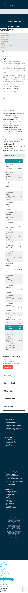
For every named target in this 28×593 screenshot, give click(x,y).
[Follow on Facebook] (6, 513)
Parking (3, 48)
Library (3, 44)
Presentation (4, 33)
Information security (11, 507)
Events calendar (10, 383)
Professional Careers (14, 16)
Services (9, 56)
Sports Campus (5, 35)
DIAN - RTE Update (10, 484)
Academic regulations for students (14, 478)
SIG (6, 504)
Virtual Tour (8, 407)
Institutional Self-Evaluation (12, 493)
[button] (7, 579)
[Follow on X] (9, 513)
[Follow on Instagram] (12, 513)
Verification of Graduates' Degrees (14, 428)
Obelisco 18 (8, 506)
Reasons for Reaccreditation (12, 491)
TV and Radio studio (6, 46)
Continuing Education (14, 26)
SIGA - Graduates (10, 419)
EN (4, 5)
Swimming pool (5, 40)
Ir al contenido (3, 577)
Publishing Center (10, 494)
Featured (7, 375)
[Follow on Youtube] (15, 513)
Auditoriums (4, 42)
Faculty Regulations (10, 480)
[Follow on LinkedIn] (18, 513)
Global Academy (10, 499)
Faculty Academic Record (12, 430)
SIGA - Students (9, 418)
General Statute (9, 477)
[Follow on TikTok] (21, 513)
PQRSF (7, 421)
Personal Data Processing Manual (15, 537)
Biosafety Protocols (10, 474)
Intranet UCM (9, 502)
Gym (2, 38)
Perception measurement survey (13, 496)
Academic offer (9, 399)
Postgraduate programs (14, 21)
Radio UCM (8, 500)
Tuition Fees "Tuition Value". (12, 475)
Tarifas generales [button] (9, 156)
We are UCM (8, 391)
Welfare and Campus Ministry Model (14, 481)
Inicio (4, 56)
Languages (8, 444)
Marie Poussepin (10, 503)
